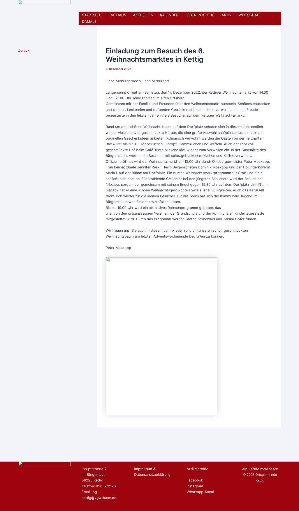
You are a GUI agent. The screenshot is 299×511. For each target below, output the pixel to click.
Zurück (24, 50)
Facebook (195, 480)
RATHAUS (118, 15)
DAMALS (89, 21)
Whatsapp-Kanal (200, 492)
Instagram (195, 486)
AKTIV (227, 15)
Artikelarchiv (197, 469)
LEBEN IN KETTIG (200, 15)
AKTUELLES (143, 15)
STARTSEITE (92, 15)
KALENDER (169, 15)
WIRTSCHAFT (250, 15)
